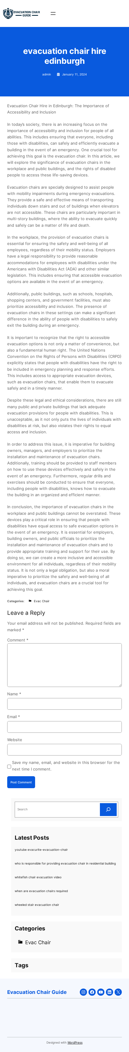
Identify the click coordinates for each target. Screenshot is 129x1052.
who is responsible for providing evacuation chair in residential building (65, 863)
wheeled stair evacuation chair (37, 904)
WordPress (75, 1042)
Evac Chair (42, 601)
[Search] (108, 809)
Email (13, 716)
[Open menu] (53, 13)
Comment (17, 640)
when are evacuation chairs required (41, 891)
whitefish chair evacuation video (38, 877)
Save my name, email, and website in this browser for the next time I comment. (66, 765)
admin (46, 74)
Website (14, 739)
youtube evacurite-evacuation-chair (41, 849)
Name (14, 693)
